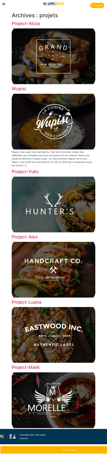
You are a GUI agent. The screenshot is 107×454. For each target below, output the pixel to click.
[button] (3, 3)
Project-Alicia (26, 23)
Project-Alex (25, 237)
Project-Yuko (25, 171)
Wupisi (19, 88)
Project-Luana (26, 302)
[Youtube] (14, 438)
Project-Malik (26, 367)
